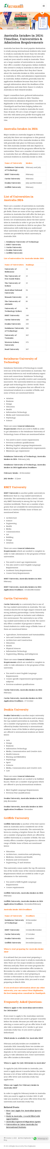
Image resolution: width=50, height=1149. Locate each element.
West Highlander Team (27, 1138)
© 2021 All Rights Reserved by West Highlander (20, 1146)
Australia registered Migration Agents (23, 1121)
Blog (5, 1140)
